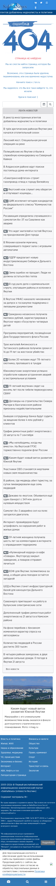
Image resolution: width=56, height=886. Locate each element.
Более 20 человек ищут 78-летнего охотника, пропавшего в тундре (27, 361)
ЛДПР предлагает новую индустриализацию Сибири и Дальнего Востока (27, 261)
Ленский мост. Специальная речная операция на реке (25, 142)
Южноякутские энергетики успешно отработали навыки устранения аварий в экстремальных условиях (27, 375)
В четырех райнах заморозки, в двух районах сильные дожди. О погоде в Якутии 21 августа (25, 658)
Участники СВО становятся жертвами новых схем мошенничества (26, 471)
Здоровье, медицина (12, 753)
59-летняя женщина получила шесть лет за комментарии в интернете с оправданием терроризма (27, 541)
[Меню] (46, 882)
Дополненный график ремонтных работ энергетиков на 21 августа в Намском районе (27, 617)
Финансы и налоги (38, 739)
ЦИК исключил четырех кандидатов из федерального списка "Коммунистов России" (27, 205)
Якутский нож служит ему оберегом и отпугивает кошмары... (27, 191)
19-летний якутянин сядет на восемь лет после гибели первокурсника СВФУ (27, 390)
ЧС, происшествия (10, 757)
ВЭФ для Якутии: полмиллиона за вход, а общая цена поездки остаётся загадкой (26, 575)
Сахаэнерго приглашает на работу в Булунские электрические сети (25, 603)
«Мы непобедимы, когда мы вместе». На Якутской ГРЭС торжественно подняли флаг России (25, 446)
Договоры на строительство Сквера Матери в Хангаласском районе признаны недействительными (27, 405)
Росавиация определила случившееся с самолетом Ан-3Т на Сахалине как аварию (27, 220)
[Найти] (50, 104)
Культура (33, 748)
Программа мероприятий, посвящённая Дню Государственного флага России (27, 335)
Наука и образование (12, 748)
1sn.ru (37, 82)
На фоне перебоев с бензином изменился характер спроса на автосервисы (22, 632)
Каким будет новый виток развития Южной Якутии (27, 460)
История (33, 762)
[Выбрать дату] (44, 104)
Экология (34, 771)
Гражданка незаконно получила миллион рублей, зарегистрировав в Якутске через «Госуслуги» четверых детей (25, 320)
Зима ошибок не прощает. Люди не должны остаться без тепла (27, 274)
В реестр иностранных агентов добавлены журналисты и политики (25, 119)
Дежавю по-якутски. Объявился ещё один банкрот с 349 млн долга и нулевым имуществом (27, 499)
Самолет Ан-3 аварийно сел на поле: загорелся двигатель (25, 513)
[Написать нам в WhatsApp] (47, 2)
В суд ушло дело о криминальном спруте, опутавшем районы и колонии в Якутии (27, 288)
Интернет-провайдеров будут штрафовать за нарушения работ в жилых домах (24, 526)
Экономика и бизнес (11, 762)
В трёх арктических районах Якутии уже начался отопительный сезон (27, 131)
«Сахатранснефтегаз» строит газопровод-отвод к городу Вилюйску (26, 180)
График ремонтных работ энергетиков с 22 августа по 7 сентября (27, 433)
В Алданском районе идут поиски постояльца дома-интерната (23, 169)
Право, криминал (38, 753)
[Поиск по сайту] (27, 882)
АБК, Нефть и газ (10, 771)
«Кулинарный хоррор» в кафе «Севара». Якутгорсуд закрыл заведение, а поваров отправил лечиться (24, 558)
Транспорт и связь (38, 766)
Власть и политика (10, 739)
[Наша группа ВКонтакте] (36, 2)
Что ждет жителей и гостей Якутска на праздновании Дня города (27, 233)
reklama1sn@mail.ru (8, 813)
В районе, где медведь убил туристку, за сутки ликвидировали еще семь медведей (27, 484)
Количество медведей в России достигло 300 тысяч (22, 645)
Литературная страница (13, 775)
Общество (34, 744)
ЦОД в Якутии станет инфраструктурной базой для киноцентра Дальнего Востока (27, 590)
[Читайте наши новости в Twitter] (41, 2)
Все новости (12, 669)
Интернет (6, 766)
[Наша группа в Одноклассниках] (36, 7)
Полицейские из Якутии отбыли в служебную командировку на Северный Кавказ (27, 155)
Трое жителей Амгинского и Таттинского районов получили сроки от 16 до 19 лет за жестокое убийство (27, 348)
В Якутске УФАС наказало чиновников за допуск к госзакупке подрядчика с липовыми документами (26, 303)
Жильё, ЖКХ (7, 744)
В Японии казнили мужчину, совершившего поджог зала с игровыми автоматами (27, 246)
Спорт (32, 757)
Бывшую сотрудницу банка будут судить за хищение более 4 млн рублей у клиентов (27, 420)
